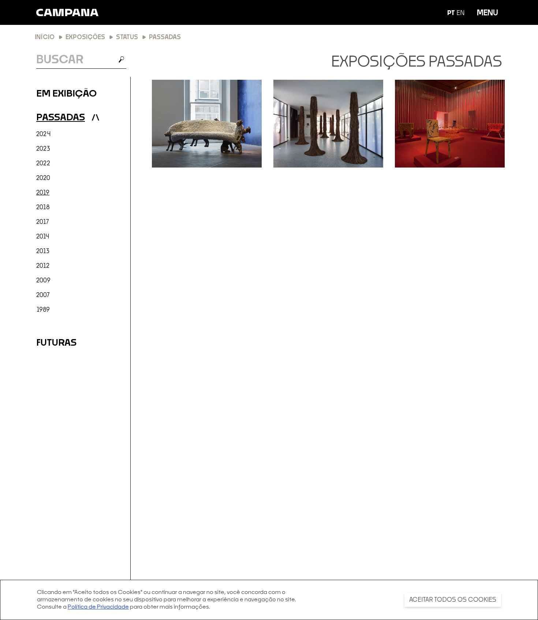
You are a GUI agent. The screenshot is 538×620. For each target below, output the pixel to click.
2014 (42, 237)
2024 (43, 134)
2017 (42, 222)
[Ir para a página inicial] (67, 12)
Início (45, 37)
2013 (43, 251)
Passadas (60, 117)
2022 (43, 163)
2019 (42, 193)
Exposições (85, 37)
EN (460, 13)
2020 (43, 178)
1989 (43, 310)
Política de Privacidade (98, 607)
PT (451, 13)
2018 (43, 207)
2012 (43, 266)
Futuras (56, 342)
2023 (43, 149)
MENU (487, 13)
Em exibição (66, 93)
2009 (43, 280)
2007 (43, 295)
